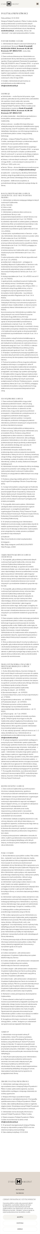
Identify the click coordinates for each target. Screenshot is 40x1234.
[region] (20, 1215)
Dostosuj (20, 1223)
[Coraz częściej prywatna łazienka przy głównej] (30, 1144)
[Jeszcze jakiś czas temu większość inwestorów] (10, 1166)
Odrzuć (20, 1229)
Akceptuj (20, 1217)
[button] (37, 3)
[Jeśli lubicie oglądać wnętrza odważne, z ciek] (30, 1155)
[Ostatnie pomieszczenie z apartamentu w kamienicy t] (10, 1144)
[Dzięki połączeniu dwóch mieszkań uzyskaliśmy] (10, 1155)
